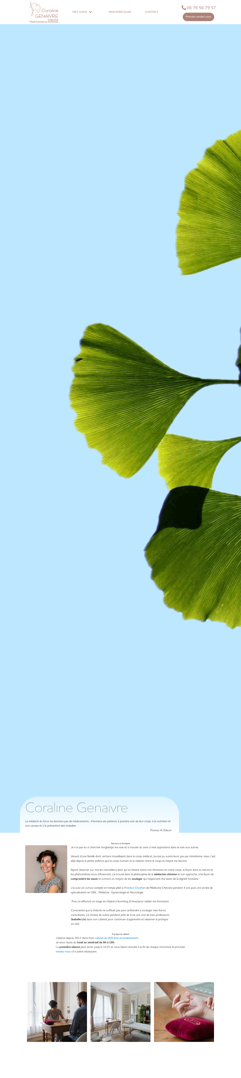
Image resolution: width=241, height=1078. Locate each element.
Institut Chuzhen (135, 888)
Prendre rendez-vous (198, 17)
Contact (151, 12)
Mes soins (80, 12)
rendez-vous (63, 952)
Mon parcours (120, 12)
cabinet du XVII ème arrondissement (116, 938)
